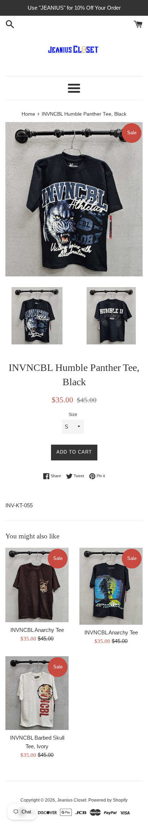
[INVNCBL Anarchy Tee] (37, 585)
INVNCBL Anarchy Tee (37, 630)
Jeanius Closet (71, 800)
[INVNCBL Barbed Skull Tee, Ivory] (37, 693)
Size (73, 414)
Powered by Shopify (108, 800)
